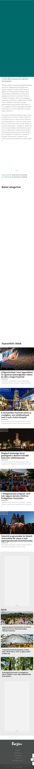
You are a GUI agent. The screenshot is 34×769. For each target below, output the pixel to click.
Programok (6, 176)
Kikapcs (4, 349)
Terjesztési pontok (17, 760)
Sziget (24, 176)
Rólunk (17, 750)
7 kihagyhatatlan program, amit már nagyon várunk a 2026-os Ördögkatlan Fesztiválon (15, 496)
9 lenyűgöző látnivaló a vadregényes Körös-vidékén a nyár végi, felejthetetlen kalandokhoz (16, 674)
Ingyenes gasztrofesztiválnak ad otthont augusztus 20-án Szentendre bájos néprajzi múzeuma (16, 629)
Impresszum (17, 753)
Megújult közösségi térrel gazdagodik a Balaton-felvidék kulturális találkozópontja (15, 455)
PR (21, 767)
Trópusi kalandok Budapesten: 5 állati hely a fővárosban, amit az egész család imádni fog (16, 651)
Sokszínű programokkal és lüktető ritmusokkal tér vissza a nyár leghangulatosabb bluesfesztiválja (17, 538)
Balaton (4, 430)
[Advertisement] (16, 265)
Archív (17, 758)
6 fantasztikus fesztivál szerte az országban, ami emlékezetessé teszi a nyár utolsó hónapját (16, 415)
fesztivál (16, 176)
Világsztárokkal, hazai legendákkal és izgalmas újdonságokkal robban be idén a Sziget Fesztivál (17, 374)
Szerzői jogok (17, 755)
